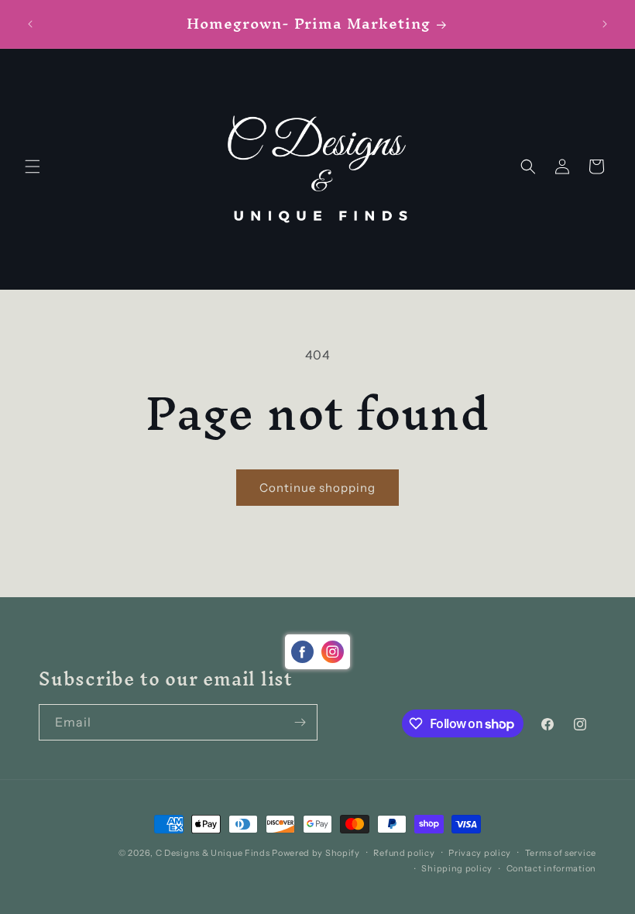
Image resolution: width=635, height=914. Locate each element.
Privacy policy (479, 852)
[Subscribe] (300, 722)
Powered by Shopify (316, 852)
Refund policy (403, 852)
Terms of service (560, 852)
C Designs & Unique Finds (213, 852)
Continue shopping (317, 487)
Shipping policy (457, 868)
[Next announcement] (605, 24)
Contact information (551, 868)
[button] (32, 166)
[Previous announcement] (30, 24)
